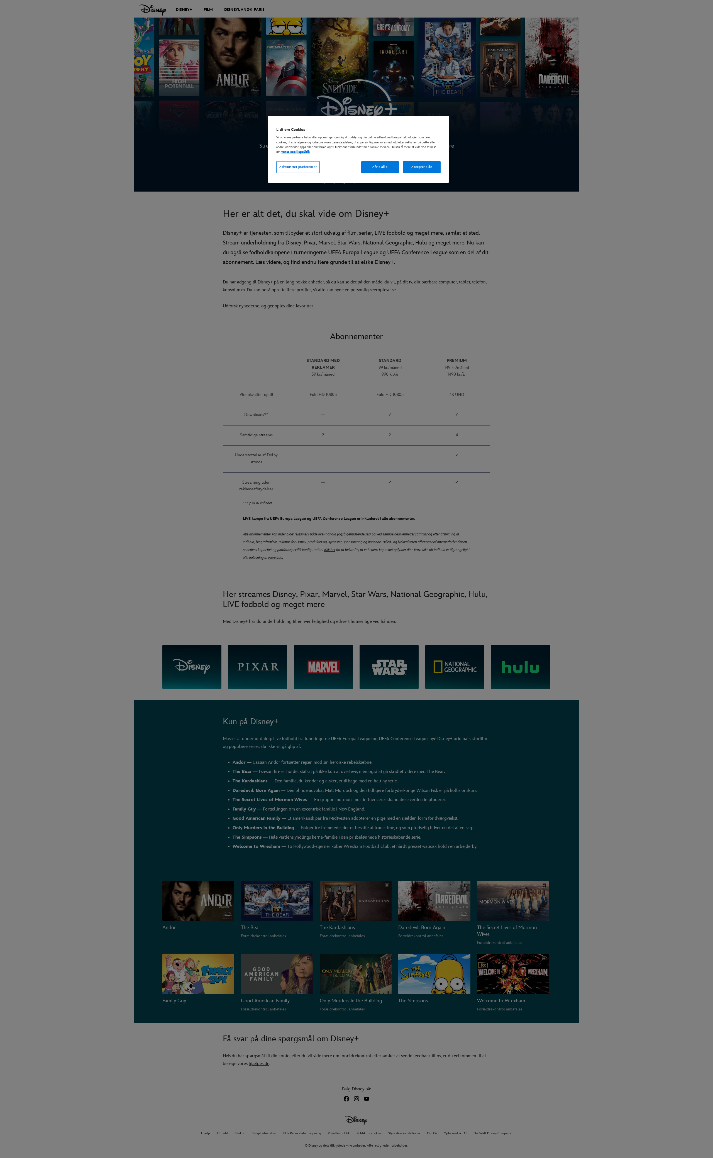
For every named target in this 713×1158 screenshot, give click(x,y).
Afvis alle (380, 167)
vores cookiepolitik (295, 152)
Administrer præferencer (298, 167)
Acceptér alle (421, 167)
